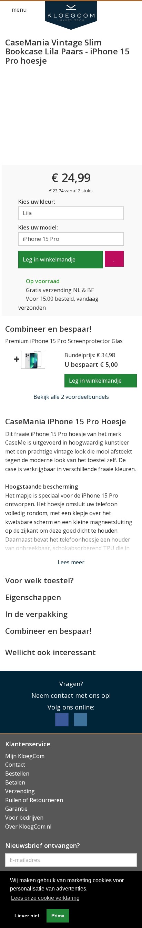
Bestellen (17, 773)
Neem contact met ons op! (71, 695)
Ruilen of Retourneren (34, 800)
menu (18, 9)
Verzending (20, 791)
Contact (15, 764)
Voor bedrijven (24, 817)
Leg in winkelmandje (49, 259)
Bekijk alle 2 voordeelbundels (71, 397)
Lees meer (71, 562)
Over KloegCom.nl (28, 826)
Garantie (16, 808)
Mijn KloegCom (24, 756)
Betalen (15, 782)
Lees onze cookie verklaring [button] (45, 898)
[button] (120, 10)
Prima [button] (57, 915)
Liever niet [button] (26, 915)
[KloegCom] (71, 15)
